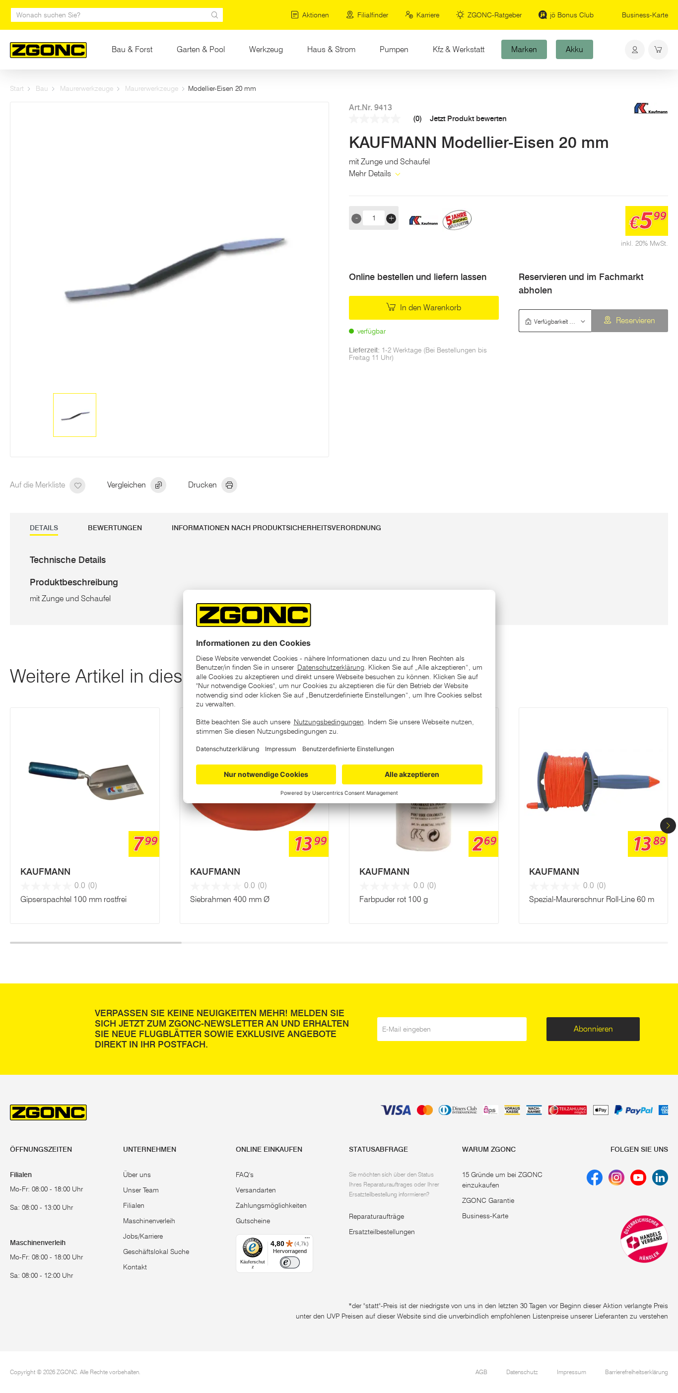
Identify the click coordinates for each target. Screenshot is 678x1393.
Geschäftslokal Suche (156, 1251)
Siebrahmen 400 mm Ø (230, 899)
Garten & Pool (201, 49)
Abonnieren (593, 1029)
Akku (574, 49)
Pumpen (394, 49)
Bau (42, 88)
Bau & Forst (132, 49)
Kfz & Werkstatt (458, 49)
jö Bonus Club (572, 15)
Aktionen (315, 15)
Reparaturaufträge (376, 1216)
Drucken (203, 484)
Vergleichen (127, 484)
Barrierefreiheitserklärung (636, 1372)
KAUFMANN (45, 871)
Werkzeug (266, 49)
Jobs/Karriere (143, 1236)
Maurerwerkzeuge (86, 88)
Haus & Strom (331, 49)
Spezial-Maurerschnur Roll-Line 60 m (591, 899)
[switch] (290, 1262)
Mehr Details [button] (371, 173)
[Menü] (307, 1240)
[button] (668, 826)
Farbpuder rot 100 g (393, 899)
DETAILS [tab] (44, 528)
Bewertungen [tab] (115, 528)
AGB (481, 1372)
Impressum (571, 1372)
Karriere (427, 15)
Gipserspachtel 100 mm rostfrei (73, 899)
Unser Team (141, 1190)
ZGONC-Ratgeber (495, 15)
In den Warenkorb (429, 307)
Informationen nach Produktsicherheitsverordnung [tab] (276, 528)
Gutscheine (253, 1221)
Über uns (137, 1175)
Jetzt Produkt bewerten (468, 119)
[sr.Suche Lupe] (214, 14)
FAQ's (245, 1175)
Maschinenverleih (149, 1221)
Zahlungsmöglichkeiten (271, 1205)
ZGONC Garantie (488, 1200)
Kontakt (135, 1267)
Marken (524, 49)
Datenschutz (522, 1372)
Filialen (133, 1205)
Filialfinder (372, 15)
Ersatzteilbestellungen (382, 1232)
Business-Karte (645, 15)
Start (17, 88)
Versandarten (256, 1190)
